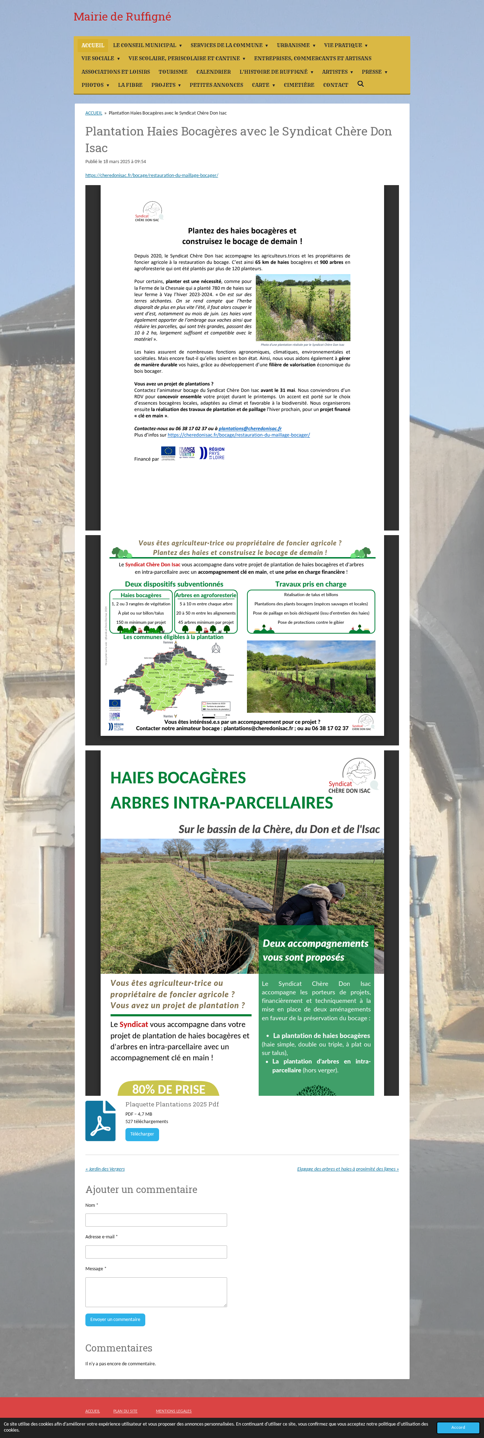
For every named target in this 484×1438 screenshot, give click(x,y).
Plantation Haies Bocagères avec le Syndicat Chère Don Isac (168, 113)
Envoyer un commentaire (115, 1319)
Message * (96, 1269)
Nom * (92, 1205)
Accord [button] (458, 1428)
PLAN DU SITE (125, 1411)
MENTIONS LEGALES (174, 1411)
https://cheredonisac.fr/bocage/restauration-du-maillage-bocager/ (151, 175)
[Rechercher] (360, 84)
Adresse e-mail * (101, 1237)
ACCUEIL (93, 113)
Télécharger (142, 1134)
